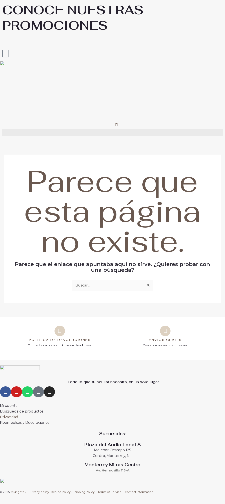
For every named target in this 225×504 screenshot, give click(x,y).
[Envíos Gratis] (165, 331)
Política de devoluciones (60, 340)
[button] (112, 132)
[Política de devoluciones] (59, 331)
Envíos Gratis (165, 340)
